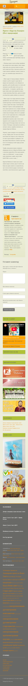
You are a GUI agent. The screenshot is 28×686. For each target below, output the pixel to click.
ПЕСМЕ (4, 660)
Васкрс (13, 576)
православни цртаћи (18, 600)
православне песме (15, 598)
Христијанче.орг (16, 218)
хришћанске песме (18, 642)
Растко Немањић (6, 588)
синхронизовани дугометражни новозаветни (13, 191)
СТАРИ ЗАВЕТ (6, 667)
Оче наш (22, 189)
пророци (6, 603)
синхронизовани (6, 606)
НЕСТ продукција (16, 189)
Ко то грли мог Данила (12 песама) (11, 346)
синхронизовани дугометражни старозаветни (10, 622)
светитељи (18, 603)
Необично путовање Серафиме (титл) (11, 428)
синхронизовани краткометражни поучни (10, 635)
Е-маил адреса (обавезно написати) (11, 293)
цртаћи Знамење (16, 647)
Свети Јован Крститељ (15, 548)
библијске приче (15, 596)
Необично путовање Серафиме (17, 582)
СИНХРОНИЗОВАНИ (8, 28)
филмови (11, 642)
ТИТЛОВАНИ (6, 668)
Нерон (5, 586)
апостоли (8, 596)
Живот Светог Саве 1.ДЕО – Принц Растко (12, 424)
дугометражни (9, 598)
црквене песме (9, 647)
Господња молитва (7, 189)
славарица (12, 639)
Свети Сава (21, 588)
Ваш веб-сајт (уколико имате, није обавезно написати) (13, 301)
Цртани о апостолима (9, 593)
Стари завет (8, 591)
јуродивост (16, 650)
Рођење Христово (14, 588)
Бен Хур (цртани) (7, 430)
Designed (5, 681)
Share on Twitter (10, 203)
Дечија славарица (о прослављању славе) (12, 422)
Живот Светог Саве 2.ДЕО (9, 426)
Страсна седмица (17, 591)
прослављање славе (12, 603)
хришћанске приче (10, 645)
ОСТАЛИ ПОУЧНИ (7, 665)
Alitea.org (10, 681)
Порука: (4, 271)
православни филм (8, 600)
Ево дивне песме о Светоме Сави (11, 337)
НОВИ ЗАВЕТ (20, 26)
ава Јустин (17, 593)
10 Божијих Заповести (10, 570)
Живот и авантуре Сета (14, 579)
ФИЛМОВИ (5, 670)
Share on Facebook (10, 207)
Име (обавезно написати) (8, 286)
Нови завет (13, 585)
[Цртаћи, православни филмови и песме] (14, 1)
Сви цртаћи (13, 254)
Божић (9, 576)
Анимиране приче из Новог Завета (15, 187)
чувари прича (8, 650)
